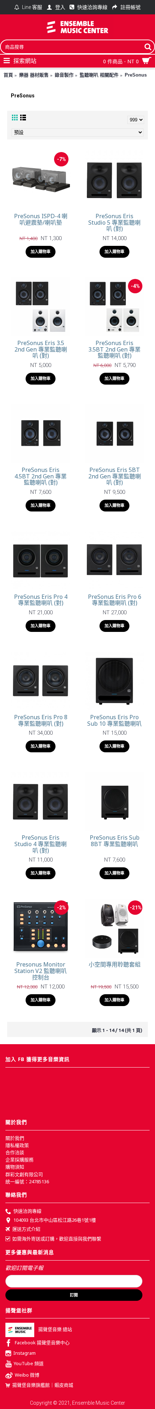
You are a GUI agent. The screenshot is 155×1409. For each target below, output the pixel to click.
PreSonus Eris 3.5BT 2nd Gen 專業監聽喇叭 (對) (114, 349)
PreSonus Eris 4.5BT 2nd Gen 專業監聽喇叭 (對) (40, 476)
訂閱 (74, 1295)
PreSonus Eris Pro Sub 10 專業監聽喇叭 (114, 720)
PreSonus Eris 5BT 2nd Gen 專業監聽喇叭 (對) (114, 476)
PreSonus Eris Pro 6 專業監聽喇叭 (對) (114, 600)
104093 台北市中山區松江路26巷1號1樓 (54, 1220)
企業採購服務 (19, 1159)
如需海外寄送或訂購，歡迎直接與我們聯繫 (56, 1238)
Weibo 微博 (27, 1375)
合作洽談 (14, 1152)
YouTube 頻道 (29, 1363)
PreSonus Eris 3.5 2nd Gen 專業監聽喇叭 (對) (40, 349)
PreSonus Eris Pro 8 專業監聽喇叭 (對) (40, 720)
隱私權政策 (17, 1145)
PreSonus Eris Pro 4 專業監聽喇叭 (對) (40, 600)
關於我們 (14, 1138)
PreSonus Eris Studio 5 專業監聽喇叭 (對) (114, 222)
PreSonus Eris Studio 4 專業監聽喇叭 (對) (40, 844)
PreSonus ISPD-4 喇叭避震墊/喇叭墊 (40, 219)
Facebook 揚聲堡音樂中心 (42, 1343)
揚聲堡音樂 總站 (55, 1329)
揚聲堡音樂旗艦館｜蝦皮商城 (42, 1385)
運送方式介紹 (26, 1229)
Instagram (24, 1353)
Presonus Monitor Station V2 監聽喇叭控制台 (40, 970)
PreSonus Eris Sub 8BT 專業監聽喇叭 (115, 841)
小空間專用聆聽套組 (115, 964)
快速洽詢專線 (27, 1211)
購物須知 (14, 1167)
